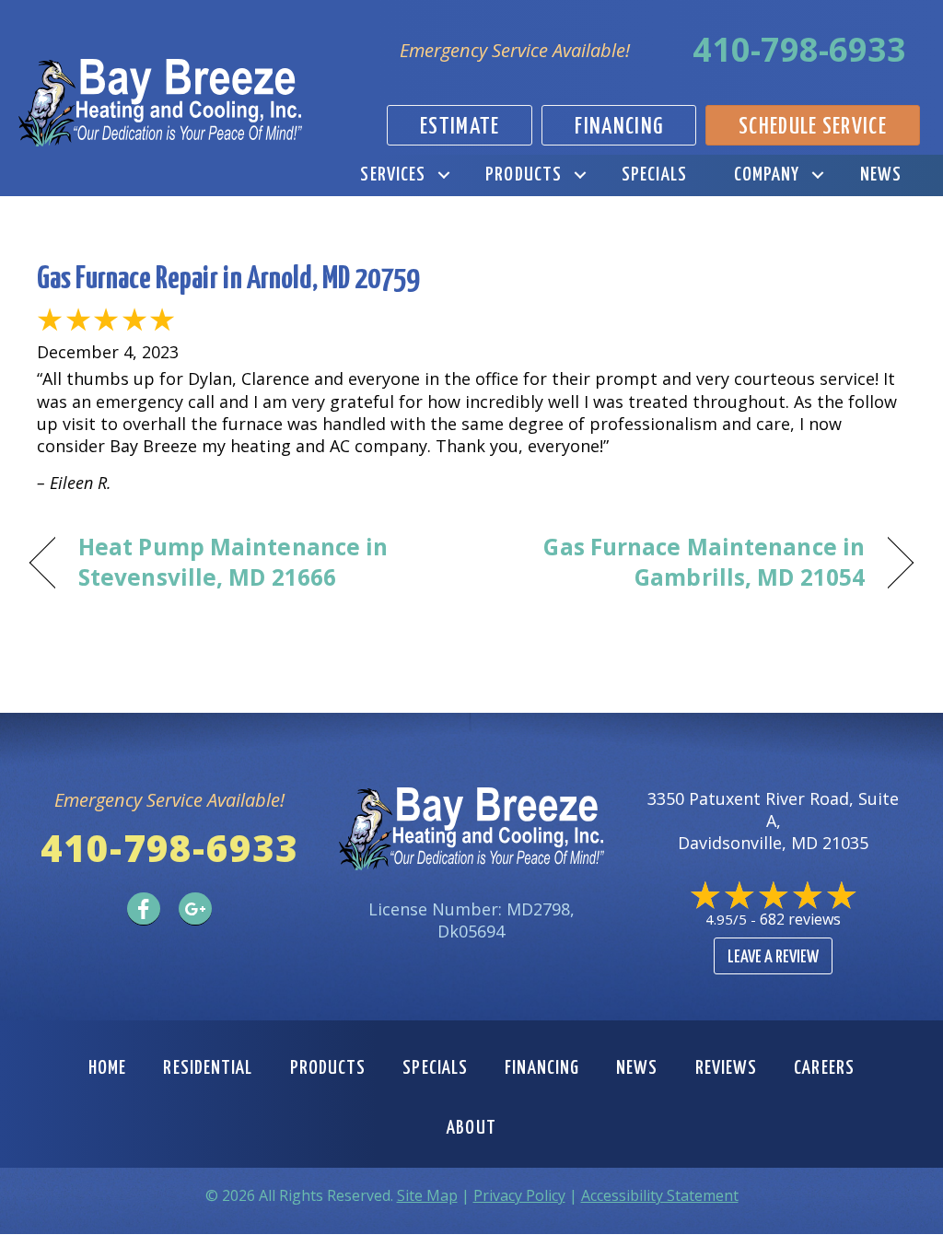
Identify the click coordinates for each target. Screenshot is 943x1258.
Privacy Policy (519, 1195)
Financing (542, 1068)
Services (392, 175)
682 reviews (800, 919)
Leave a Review (773, 957)
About (471, 1128)
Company (767, 175)
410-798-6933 (799, 49)
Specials (654, 175)
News (881, 175)
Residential (207, 1068)
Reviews (726, 1068)
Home (107, 1068)
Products (523, 175)
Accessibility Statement (660, 1195)
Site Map (427, 1195)
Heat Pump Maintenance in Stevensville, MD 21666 (233, 562)
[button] (443, 175)
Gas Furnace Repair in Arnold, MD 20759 (228, 279)
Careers (824, 1068)
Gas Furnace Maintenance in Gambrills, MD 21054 (681, 562)
